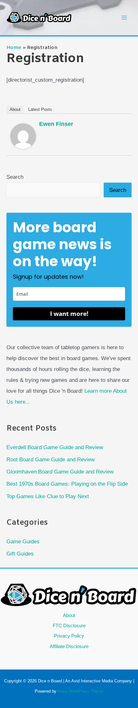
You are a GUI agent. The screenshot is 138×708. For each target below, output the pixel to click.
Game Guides (22, 542)
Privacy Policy (69, 635)
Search (14, 177)
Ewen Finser (56, 124)
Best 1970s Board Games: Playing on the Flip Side (67, 484)
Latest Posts (40, 109)
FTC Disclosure (69, 625)
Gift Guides (20, 554)
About (15, 109)
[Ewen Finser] (23, 136)
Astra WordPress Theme (80, 691)
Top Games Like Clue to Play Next (47, 496)
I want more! (69, 313)
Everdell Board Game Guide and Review (54, 447)
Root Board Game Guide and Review (50, 460)
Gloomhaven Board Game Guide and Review (60, 472)
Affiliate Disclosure (69, 646)
